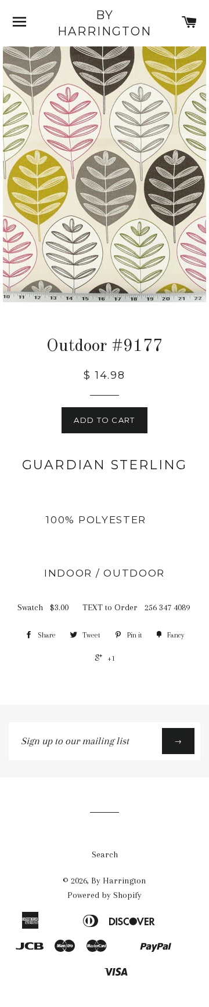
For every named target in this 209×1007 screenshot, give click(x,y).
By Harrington (104, 23)
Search (105, 854)
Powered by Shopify (104, 895)
